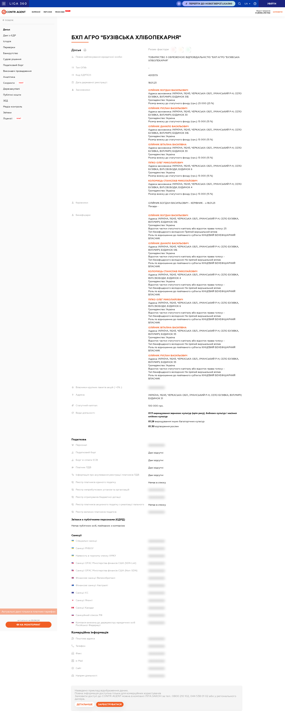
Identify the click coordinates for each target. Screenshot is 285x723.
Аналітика (9, 77)
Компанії (36, 12)
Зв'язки (7, 112)
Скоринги (9, 83)
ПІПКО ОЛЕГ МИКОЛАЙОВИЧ (165, 162)
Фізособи (60, 12)
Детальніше (85, 704)
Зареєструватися (110, 704)
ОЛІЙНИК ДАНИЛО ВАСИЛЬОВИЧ (168, 126)
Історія (7, 41)
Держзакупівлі (11, 88)
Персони (48, 12)
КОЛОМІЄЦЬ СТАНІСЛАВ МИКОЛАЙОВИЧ (172, 180)
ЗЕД (5, 100)
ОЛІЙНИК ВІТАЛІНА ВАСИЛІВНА (167, 144)
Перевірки (9, 47)
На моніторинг (29, 624)
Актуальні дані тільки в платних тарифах (28, 611)
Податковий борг (13, 65)
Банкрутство (10, 53)
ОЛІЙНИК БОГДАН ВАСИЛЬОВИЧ (168, 90)
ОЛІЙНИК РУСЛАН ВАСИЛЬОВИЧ (167, 108)
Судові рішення (12, 59)
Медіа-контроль (12, 106)
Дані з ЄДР (9, 35)
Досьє (6, 29)
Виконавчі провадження (17, 71)
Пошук (9, 20)
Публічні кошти (12, 94)
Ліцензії (7, 118)
